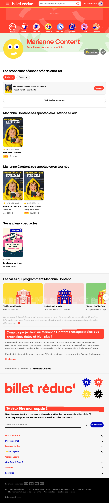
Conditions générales (14, 489)
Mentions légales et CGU (63, 489)
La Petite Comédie (53, 306)
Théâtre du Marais (12, 306)
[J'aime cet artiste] (103, 52)
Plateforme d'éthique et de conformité (24, 492)
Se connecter (90, 3)
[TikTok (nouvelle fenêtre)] (98, 394)
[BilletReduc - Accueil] (23, 3)
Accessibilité (49, 492)
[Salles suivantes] (106, 297)
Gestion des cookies (66, 492)
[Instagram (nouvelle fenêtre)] (86, 394)
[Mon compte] (101, 4)
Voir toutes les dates (54, 100)
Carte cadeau (12, 457)
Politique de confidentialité (38, 489)
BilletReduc (10, 369)
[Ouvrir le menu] (8, 4)
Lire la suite (10, 359)
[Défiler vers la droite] (103, 28)
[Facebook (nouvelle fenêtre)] (86, 382)
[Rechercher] (77, 3)
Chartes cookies (84, 489)
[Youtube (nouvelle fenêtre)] (98, 382)
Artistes (24, 369)
